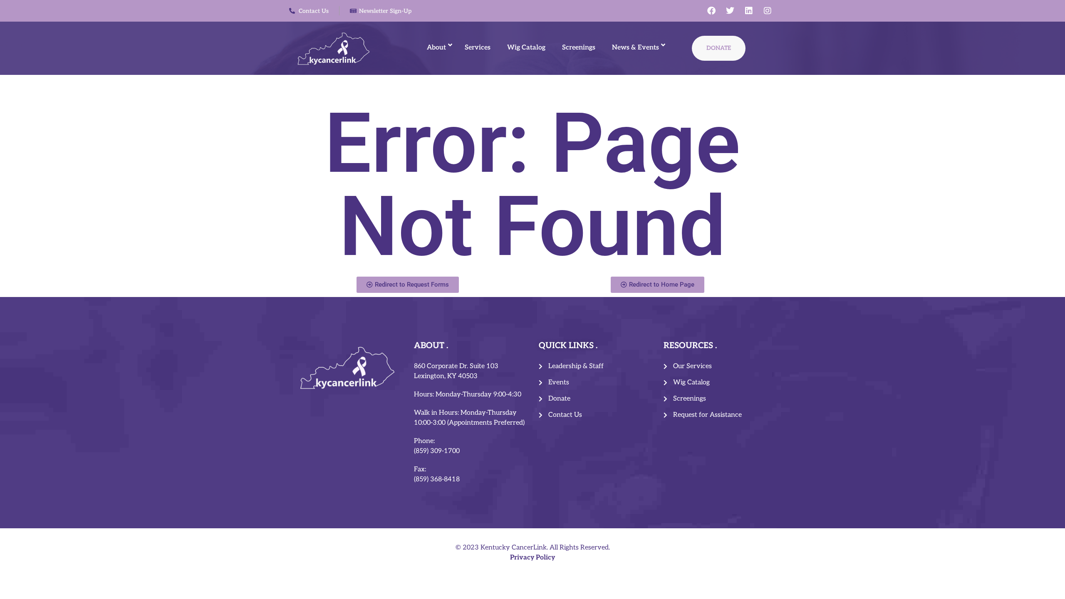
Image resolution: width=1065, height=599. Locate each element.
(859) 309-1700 (437, 451)
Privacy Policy (532, 558)
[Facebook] (711, 10)
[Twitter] (730, 10)
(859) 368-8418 (437, 479)
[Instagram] (767, 10)
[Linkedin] (749, 10)
